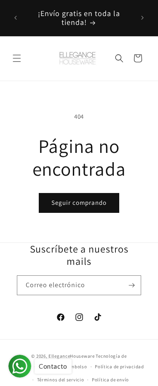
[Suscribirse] (131, 285)
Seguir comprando (79, 202)
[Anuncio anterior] (15, 17)
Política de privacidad (119, 367)
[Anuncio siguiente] (142, 17)
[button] (17, 58)
